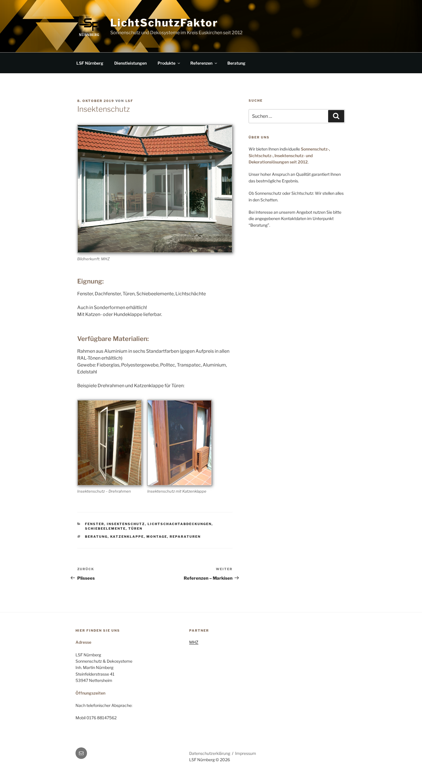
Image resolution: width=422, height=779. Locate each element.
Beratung (236, 63)
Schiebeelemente (105, 529)
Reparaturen (185, 537)
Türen (135, 529)
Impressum (245, 753)
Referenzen (201, 63)
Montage (156, 537)
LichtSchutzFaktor (164, 22)
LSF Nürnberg (89, 63)
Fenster (94, 524)
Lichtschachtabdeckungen (180, 524)
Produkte (166, 63)
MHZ (193, 642)
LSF (129, 101)
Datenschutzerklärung (209, 753)
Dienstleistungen (130, 63)
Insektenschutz (126, 524)
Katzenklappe (127, 537)
